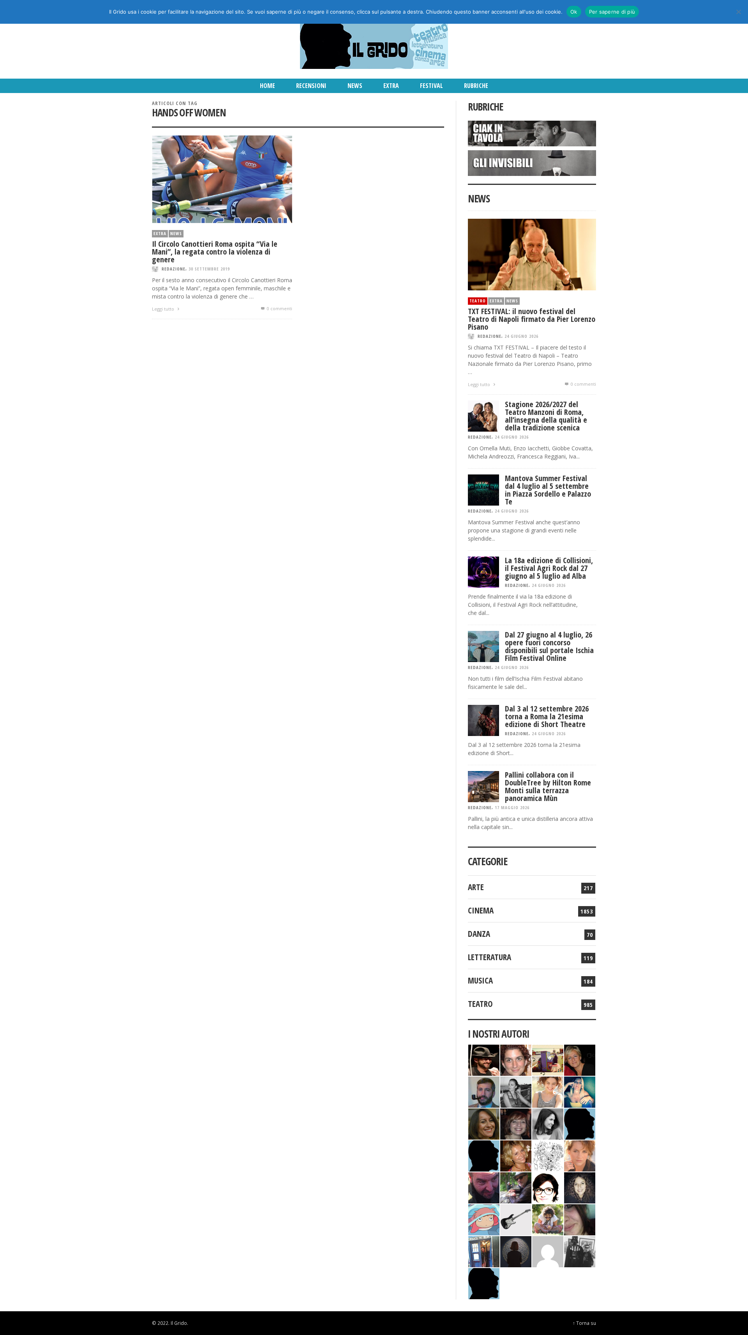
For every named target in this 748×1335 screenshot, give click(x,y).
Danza (479, 933)
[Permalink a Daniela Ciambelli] (579, 1091)
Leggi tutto (163, 309)
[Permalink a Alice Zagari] (579, 1219)
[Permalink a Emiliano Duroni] (547, 1059)
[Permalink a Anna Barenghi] (547, 1187)
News (176, 233)
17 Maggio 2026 (512, 807)
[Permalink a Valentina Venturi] (515, 1059)
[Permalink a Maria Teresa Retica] (579, 1059)
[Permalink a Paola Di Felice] (515, 1155)
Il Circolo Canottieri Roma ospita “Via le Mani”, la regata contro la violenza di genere (214, 252)
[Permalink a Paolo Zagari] (515, 1187)
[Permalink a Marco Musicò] (483, 1155)
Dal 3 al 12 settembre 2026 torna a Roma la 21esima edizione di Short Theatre (547, 716)
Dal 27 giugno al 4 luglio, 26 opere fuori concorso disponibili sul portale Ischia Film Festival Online (549, 646)
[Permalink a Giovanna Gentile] (547, 1123)
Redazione (173, 269)
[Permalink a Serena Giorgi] (515, 1091)
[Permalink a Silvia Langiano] (579, 1187)
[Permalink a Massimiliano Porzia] (483, 1282)
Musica (480, 980)
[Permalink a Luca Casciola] (483, 1250)
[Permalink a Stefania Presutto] (547, 1219)
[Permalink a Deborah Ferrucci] (483, 1123)
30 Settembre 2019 (209, 269)
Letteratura (489, 957)
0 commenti (279, 308)
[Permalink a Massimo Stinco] (483, 1091)
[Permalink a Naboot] (515, 1219)
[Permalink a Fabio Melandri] (483, 1059)
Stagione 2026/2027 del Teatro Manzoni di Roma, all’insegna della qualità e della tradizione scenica (546, 416)
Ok (573, 12)
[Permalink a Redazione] (547, 1155)
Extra (159, 233)
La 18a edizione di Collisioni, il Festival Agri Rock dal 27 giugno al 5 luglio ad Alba (549, 568)
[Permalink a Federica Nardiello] (515, 1250)
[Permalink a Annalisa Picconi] (579, 1155)
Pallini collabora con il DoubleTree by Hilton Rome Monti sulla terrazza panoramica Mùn (548, 786)
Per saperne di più (612, 12)
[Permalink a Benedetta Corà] (547, 1091)
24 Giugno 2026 (521, 336)
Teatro (477, 301)
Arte (476, 887)
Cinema (481, 910)
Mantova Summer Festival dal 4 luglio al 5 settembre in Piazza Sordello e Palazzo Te (548, 490)
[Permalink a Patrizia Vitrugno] (515, 1123)
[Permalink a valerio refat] (547, 1250)
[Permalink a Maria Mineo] (483, 1219)
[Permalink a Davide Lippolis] (483, 1187)
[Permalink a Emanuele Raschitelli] (579, 1250)
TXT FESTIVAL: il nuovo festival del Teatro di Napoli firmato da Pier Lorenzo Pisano (531, 319)
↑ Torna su (584, 1323)
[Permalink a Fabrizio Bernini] (579, 1123)
